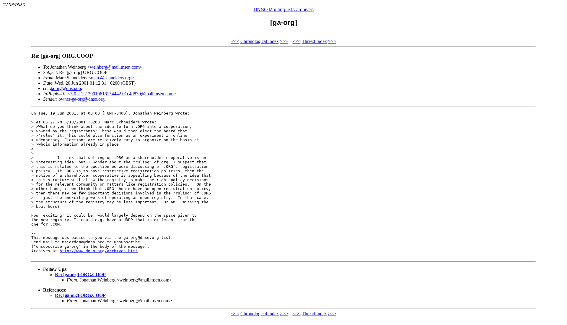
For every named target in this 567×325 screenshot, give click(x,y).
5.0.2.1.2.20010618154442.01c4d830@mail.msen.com (121, 93)
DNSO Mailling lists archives (284, 9)
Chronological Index (259, 41)
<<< (235, 41)
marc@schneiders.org (111, 77)
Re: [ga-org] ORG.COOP (80, 274)
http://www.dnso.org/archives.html (99, 251)
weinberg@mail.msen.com (115, 67)
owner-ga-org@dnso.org (81, 99)
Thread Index (314, 41)
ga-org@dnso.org (66, 88)
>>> (284, 41)
